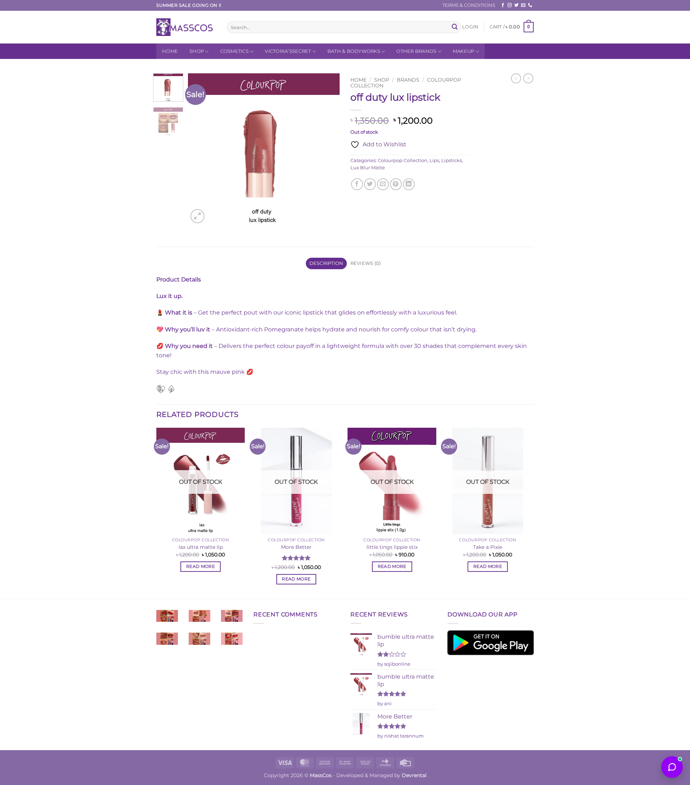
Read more (200, 566)
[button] (470, 27)
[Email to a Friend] (383, 184)
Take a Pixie (487, 547)
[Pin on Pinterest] (396, 184)
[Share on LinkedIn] (409, 184)
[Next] (327, 149)
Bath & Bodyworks (353, 51)
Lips (434, 160)
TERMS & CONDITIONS (468, 5)
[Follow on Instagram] (509, 5)
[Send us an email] (523, 5)
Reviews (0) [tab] (365, 263)
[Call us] (530, 5)
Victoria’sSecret (288, 51)
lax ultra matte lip (201, 547)
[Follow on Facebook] (503, 5)
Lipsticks (451, 160)
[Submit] (454, 27)
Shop (196, 51)
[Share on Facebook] (357, 184)
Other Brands (416, 51)
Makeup (463, 51)
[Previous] (200, 149)
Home (170, 51)
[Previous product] (528, 78)
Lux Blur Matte (367, 167)
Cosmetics (234, 51)
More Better (296, 547)
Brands (408, 80)
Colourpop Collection (402, 160)
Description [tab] (326, 263)
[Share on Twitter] (370, 184)
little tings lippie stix (392, 547)
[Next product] (516, 78)
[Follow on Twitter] (516, 5)
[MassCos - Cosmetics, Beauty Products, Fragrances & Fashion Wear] (186, 27)
